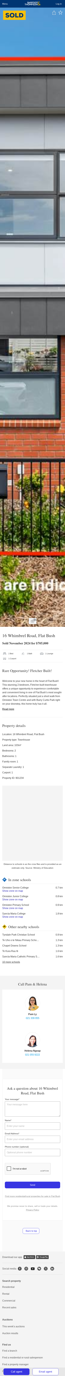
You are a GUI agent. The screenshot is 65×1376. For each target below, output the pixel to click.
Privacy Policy (32, 1210)
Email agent (45, 1371)
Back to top (31, 1231)
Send (32, 1185)
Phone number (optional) (17, 1147)
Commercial (8, 1300)
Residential (8, 1287)
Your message (12, 1099)
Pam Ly (32, 1014)
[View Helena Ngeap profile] (32, 1039)
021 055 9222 (32, 1054)
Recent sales (9, 1307)
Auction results (10, 1333)
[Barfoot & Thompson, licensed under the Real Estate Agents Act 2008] (32, 4)
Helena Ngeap (32, 1050)
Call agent (16, 1371)
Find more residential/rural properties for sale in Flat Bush (32, 1196)
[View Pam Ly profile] (32, 1003)
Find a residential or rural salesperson (22, 1357)
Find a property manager (15, 1364)
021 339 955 (32, 1018)
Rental (5, 1294)
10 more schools (11, 962)
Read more (8, 709)
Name (8, 1120)
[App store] (29, 1257)
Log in (59, 4)
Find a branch (9, 1350)
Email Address (11, 1133)
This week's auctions (13, 1326)
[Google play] (42, 1257)
